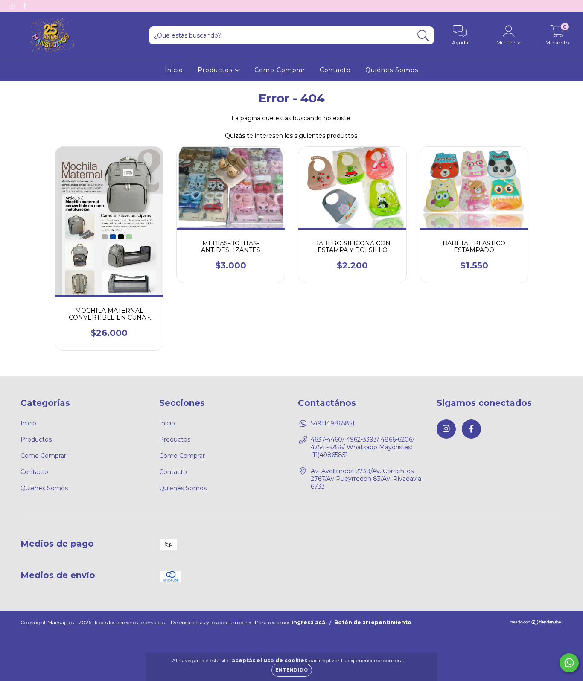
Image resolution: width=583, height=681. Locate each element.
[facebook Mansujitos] (24, 6)
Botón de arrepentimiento (372, 622)
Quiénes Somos (391, 70)
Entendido (291, 670)
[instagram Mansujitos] (12, 6)
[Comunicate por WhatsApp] (569, 662)
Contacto (335, 70)
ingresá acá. (309, 622)
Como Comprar (279, 70)
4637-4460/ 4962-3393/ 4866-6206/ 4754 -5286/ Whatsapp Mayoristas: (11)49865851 (362, 447)
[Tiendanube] (536, 623)
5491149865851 (333, 423)
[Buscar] (423, 36)
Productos (216, 70)
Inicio (174, 70)
